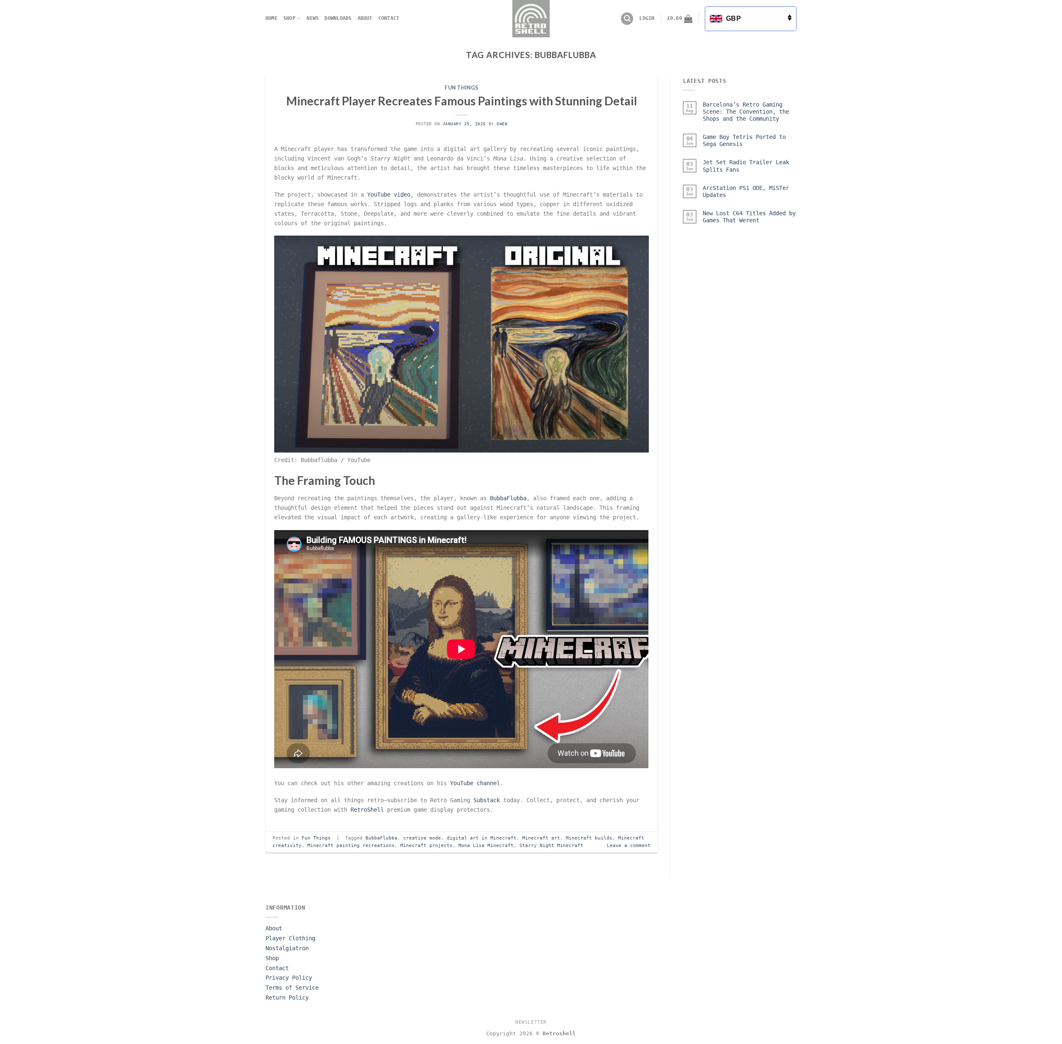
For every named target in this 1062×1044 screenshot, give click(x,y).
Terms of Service (292, 987)
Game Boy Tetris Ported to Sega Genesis (744, 140)
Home (272, 18)
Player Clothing (290, 938)
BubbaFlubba (508, 498)
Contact (388, 18)
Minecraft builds (589, 838)
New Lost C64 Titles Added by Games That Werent (749, 217)
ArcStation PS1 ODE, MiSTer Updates (746, 191)
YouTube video (388, 194)
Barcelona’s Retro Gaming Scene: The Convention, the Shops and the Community (746, 111)
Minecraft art (541, 838)
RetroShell (367, 809)
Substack (486, 800)
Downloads (337, 18)
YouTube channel (475, 783)
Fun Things (461, 88)
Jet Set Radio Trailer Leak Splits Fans (746, 166)
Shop (289, 18)
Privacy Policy (289, 977)
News (313, 18)
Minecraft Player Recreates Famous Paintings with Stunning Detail (461, 101)
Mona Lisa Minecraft (486, 845)
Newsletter (530, 1022)
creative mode (422, 838)
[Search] (627, 18)
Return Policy (287, 997)
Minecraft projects (426, 845)
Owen (502, 124)
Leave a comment (628, 845)
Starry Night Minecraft (551, 845)
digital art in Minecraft (481, 838)
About (365, 18)
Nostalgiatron (287, 948)
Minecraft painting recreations (351, 845)
